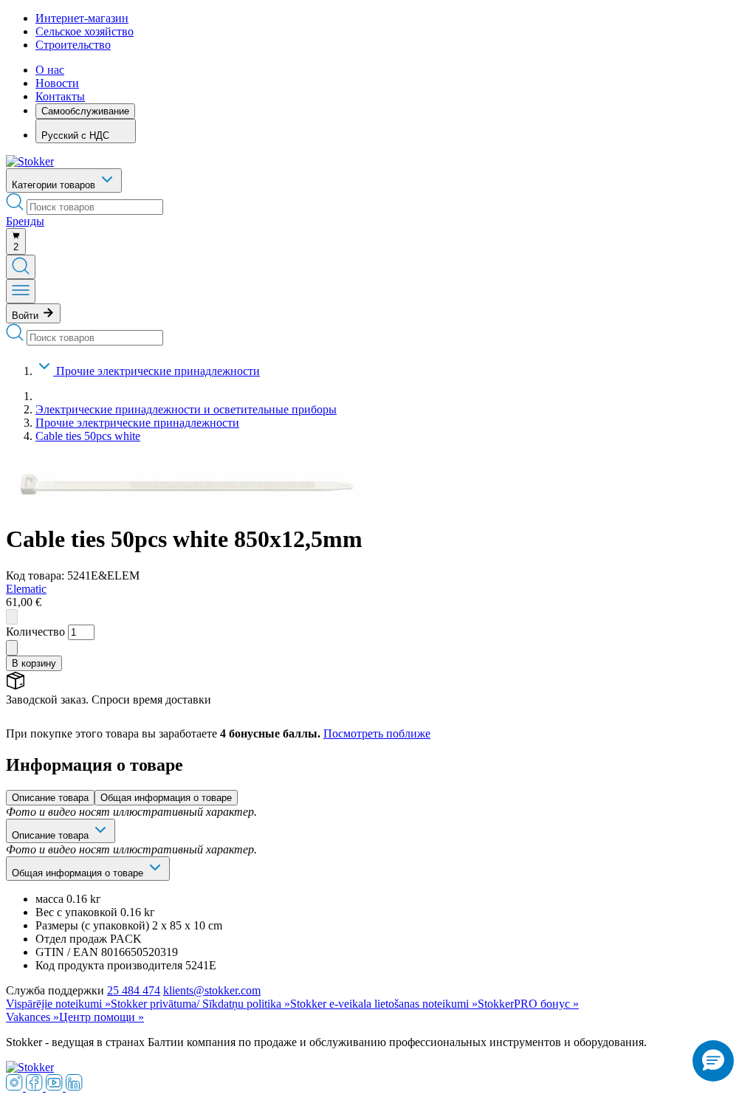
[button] (713, 1061)
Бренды (25, 221)
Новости (57, 83)
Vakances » (32, 1017)
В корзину (34, 663)
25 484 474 (133, 990)
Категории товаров (55, 184)
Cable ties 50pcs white (87, 436)
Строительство (73, 44)
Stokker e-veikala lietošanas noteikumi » (384, 1003)
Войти (26, 315)
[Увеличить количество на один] (12, 648)
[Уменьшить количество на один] (12, 617)
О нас (49, 69)
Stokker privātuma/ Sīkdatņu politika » (200, 1003)
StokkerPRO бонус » (528, 1003)
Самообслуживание (85, 111)
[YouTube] (56, 1087)
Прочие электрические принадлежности (158, 371)
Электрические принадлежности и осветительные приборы (186, 409)
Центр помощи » (101, 1017)
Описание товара (50, 797)
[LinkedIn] (74, 1087)
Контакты (60, 96)
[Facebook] (36, 1087)
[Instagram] (16, 1087)
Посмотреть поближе (376, 733)
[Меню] (20, 291)
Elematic (26, 588)
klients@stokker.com (212, 990)
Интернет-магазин (81, 18)
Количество (35, 631)
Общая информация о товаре (166, 797)
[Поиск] (20, 267)
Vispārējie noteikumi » (58, 1003)
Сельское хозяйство (84, 31)
